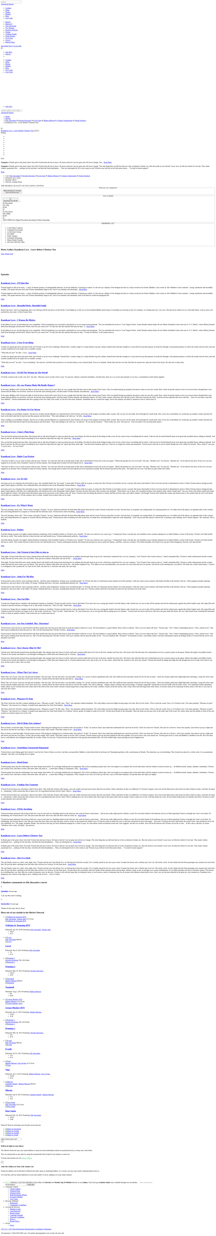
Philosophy (14, 1203)
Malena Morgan (49, 121)
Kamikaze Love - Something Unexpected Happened (24, 747)
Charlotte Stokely (11, 1084)
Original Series (15, 1193)
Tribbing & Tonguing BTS (17, 925)
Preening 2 (10, 966)
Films (7, 10)
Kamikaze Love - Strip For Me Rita (17, 576)
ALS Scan (9, 38)
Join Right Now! (7, 46)
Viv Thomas (9, 28)
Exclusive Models (16, 1197)
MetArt (8, 22)
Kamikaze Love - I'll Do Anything (16, 809)
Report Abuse (15, 1213)
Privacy (12, 1219)
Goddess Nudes (11, 34)
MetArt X (8, 24)
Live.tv (7, 40)
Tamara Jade (21, 919)
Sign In (8, 54)
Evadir (8, 1049)
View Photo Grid (7, 254)
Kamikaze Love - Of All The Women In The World (24, 372)
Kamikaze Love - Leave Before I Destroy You (17, 131)
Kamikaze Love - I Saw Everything (17, 342)
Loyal (8, 946)
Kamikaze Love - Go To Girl (14, 479)
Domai (7, 32)
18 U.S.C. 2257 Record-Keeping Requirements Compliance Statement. (26, 1229)
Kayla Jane (37, 121)
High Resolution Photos (18, 1195)
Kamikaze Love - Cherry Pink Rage (17, 432)
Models (8, 14)
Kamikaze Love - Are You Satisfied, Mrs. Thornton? (25, 623)
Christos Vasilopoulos (64, 121)
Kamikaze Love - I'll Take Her (15, 283)
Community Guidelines (18, 1205)
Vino (7, 1070)
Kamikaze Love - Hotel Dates (14, 762)
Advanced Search (7, 4)
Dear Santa (10, 1111)
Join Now (8, 52)
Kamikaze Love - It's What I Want (17, 505)
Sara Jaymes (22, 1063)
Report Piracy (15, 1221)
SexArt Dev (5, 904)
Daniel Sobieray (80, 121)
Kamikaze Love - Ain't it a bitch (15, 858)
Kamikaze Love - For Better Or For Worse (20, 409)
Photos (7, 12)
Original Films (15, 1191)
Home (7, 116)
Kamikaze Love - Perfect (12, 530)
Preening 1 (10, 1028)
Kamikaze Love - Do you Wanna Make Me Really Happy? (28, 385)
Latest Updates (15, 1189)
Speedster (4, 891)
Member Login (15, 1209)
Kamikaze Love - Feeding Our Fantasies (19, 784)
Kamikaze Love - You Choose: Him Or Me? (21, 648)
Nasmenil (9, 987)
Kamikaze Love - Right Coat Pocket (17, 456)
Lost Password (15, 1211)
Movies (8, 118)
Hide (2, 172)
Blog (7, 16)
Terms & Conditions (17, 1217)
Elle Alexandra (10, 121)
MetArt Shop (10, 42)
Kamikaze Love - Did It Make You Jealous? (21, 723)
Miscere (8, 1090)
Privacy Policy (27, 1158)
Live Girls (9, 18)
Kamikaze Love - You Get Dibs (15, 599)
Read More (108, 162)
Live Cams (14, 1199)
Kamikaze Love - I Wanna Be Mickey (18, 320)
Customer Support (16, 1215)
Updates (8, 8)
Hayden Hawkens (24, 121)
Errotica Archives (11, 30)
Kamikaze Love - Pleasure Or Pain (17, 699)
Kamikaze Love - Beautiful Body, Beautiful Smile (23, 305)
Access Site (17, 46)
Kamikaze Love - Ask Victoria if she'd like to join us (25, 552)
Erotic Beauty (10, 36)
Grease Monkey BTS (15, 1008)
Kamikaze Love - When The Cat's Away (19, 672)
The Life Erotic (10, 26)
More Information (145, 1182)
